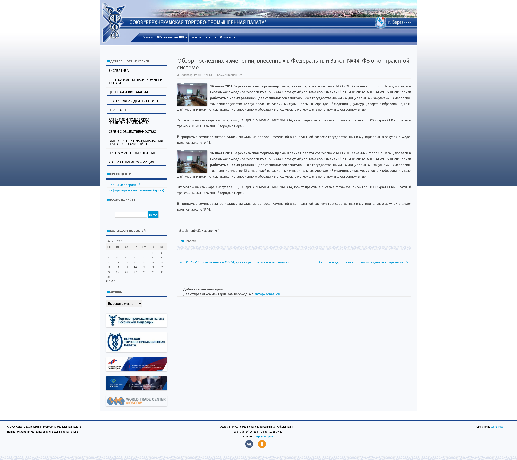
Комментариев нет (230, 75)
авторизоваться (267, 294)
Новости (190, 241)
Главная (148, 37)
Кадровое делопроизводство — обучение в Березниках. (362, 262)
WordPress (496, 426)
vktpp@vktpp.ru (264, 436)
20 (135, 267)
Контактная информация (131, 162)
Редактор (186, 75)
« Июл (110, 281)
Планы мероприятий (124, 185)
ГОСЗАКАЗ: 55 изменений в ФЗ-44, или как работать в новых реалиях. (236, 262)
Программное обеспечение (132, 153)
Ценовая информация (128, 92)
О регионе (226, 37)
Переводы (117, 110)
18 (117, 267)
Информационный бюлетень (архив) (136, 190)
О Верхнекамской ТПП (170, 37)
